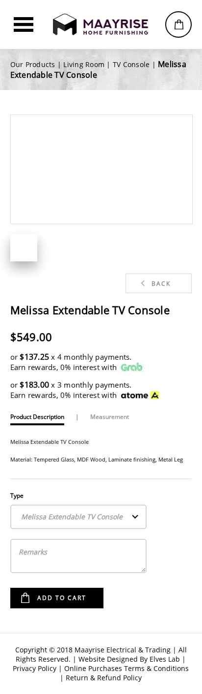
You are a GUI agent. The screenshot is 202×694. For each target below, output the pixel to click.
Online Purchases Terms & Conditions (126, 668)
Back (161, 283)
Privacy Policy (34, 668)
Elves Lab (165, 659)
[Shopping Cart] (178, 24)
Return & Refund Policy (104, 677)
